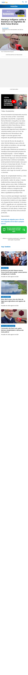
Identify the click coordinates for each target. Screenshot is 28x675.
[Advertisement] (14, 72)
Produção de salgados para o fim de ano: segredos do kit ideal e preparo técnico (12, 222)
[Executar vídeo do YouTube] (14, 101)
